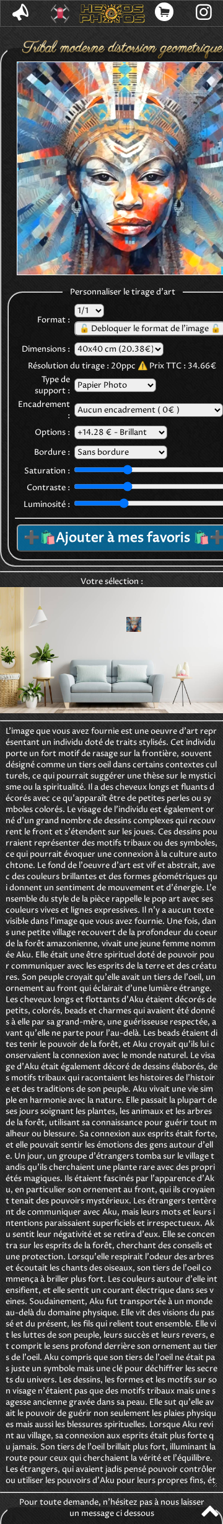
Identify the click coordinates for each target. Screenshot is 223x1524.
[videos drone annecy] (60, 13)
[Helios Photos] (111, 13)
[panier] (165, 13)
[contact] (20, 13)
